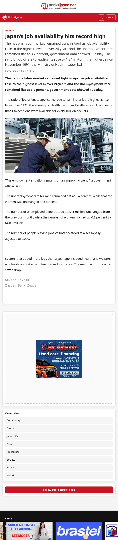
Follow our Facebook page (59, 489)
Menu (110, 17)
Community (13, 420)
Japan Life (12, 436)
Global (10, 428)
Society (9, 30)
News (10, 444)
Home (8, 518)
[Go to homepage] (59, 6)
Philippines (13, 452)
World (10, 475)
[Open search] (102, 17)
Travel (10, 467)
